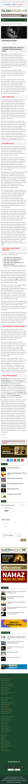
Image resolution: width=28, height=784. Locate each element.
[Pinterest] (17, 6)
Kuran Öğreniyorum (5, 750)
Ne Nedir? (3, 737)
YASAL (17, 2)
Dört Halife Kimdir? (5, 718)
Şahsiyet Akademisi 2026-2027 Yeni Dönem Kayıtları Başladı (15, 642)
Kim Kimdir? (4, 731)
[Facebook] (7, 6)
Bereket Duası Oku (5, 708)
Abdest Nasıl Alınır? (6, 704)
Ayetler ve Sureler (5, 689)
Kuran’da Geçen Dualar (6, 711)
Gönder (23, 540)
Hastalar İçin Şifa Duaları (7, 684)
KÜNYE (4, 2)
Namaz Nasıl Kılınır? (6, 678)
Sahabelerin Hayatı (5, 742)
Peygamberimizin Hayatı (7, 702)
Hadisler (3, 739)
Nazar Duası (4, 701)
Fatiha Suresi (4, 747)
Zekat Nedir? (4, 723)
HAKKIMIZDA (9, 2)
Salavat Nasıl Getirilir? (6, 709)
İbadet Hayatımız (5, 726)
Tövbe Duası (4, 694)
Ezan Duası (3, 749)
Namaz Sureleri (4, 687)
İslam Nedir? (4, 682)
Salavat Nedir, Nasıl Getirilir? (14, 657)
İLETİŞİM (23, 2)
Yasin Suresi (4, 735)
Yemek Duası (4, 725)
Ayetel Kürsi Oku (5, 706)
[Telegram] (19, 6)
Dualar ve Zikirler (5, 680)
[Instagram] (11, 6)
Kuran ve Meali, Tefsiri (6, 692)
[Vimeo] (20, 767)
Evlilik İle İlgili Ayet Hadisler (7, 716)
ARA (20, 2)
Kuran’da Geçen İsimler (6, 697)
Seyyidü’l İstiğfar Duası (6, 745)
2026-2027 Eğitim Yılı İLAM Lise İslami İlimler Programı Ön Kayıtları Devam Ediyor (16, 638)
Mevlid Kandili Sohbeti (12, 652)
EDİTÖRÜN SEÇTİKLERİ (6, 632)
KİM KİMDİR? (14, 43)
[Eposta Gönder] (22, 460)
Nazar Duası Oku (5, 744)
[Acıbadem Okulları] (14, 667)
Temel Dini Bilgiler (5, 730)
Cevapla (6, 510)
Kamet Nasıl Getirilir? (6, 720)
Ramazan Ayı (4, 721)
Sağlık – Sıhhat (4, 728)
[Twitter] (9, 6)
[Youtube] (13, 6)
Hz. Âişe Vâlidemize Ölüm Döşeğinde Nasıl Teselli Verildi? (15, 613)
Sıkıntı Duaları (4, 699)
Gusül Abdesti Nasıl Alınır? (7, 685)
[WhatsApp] (15, 6)
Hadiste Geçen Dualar (6, 713)
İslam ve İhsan (4, 437)
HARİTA (13, 2)
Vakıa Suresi (4, 740)
